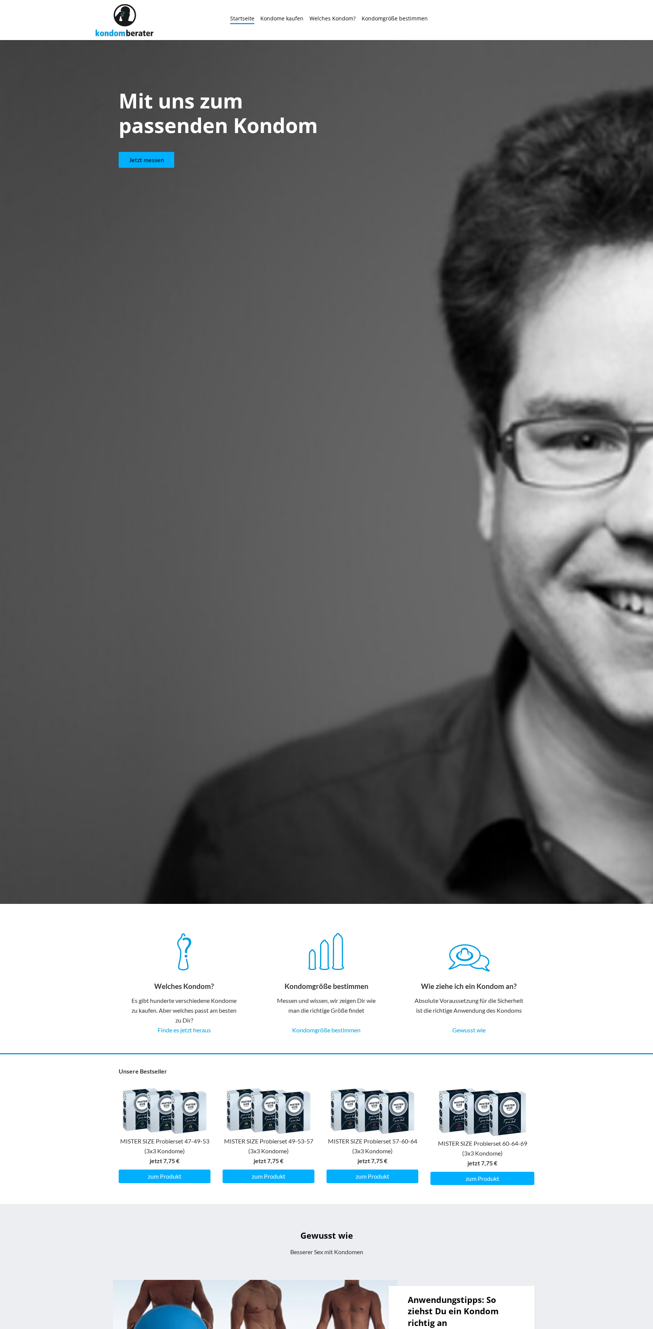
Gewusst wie (469, 1029)
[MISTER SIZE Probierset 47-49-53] (164, 1110)
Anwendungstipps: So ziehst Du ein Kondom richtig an (453, 1311)
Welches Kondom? (332, 18)
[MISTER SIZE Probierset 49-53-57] (268, 1110)
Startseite (242, 18)
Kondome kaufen (281, 18)
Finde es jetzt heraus (184, 1029)
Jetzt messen (146, 159)
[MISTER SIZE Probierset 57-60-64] (372, 1110)
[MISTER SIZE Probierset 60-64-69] (482, 1111)
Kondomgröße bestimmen (395, 18)
